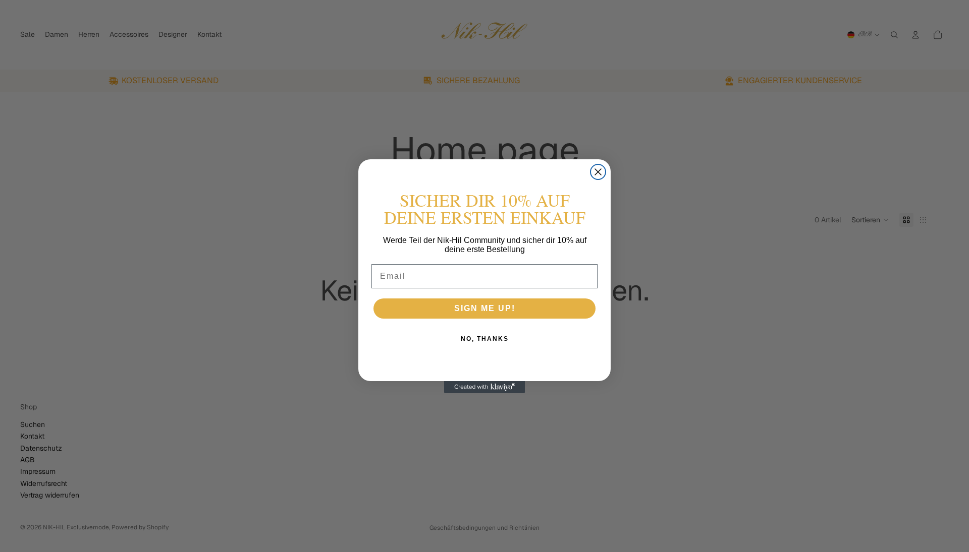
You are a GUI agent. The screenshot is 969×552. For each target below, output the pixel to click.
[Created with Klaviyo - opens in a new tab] (484, 387)
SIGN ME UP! (484, 308)
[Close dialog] (598, 171)
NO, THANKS (485, 338)
